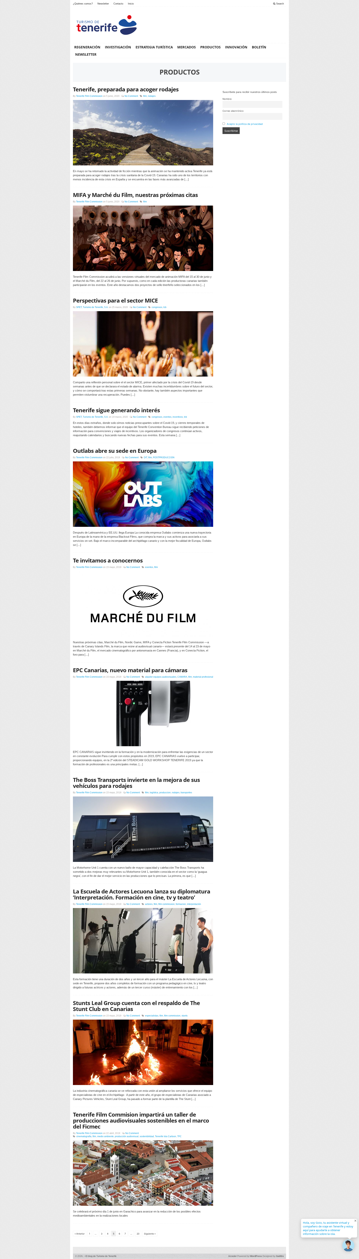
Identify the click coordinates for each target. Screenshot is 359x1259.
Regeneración (87, 47)
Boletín (259, 47)
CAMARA (182, 677)
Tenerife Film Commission (89, 96)
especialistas (151, 1015)
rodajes (152, 96)
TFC (179, 1136)
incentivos (178, 417)
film (145, 96)
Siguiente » (150, 1233)
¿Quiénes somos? (83, 3)
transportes (186, 792)
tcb (164, 307)
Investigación (118, 47)
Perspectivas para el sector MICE (115, 300)
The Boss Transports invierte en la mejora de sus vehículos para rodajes (136, 783)
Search (279, 3)
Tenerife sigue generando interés (116, 410)
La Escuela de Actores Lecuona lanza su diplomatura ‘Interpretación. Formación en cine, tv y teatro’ (141, 894)
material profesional (203, 677)
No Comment (131, 96)
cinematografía (83, 1136)
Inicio (131, 3)
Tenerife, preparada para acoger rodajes (126, 89)
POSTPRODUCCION (163, 457)
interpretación (194, 904)
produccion (165, 792)
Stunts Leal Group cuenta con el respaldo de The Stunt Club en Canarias (136, 1006)
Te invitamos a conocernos (108, 560)
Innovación (236, 47)
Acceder (232, 1256)
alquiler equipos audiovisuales (160, 677)
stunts (185, 1015)
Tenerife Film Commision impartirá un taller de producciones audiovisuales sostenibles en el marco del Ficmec (141, 1120)
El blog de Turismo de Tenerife (100, 1256)
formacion (181, 904)
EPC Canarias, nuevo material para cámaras (130, 670)
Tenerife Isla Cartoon (165, 1136)
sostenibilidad (147, 1136)
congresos (157, 307)
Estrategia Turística (154, 47)
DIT (145, 457)
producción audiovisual (127, 1136)
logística (154, 792)
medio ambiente (105, 1136)
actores (149, 904)
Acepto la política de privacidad (245, 124)
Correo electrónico (233, 111)
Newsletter (103, 3)
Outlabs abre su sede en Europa (115, 450)
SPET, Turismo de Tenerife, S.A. (92, 307)
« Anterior (80, 1233)
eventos (167, 417)
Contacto (118, 3)
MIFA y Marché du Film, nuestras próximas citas (135, 195)
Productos (210, 47)
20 (138, 1233)
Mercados (186, 47)
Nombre (227, 99)
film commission (166, 904)
